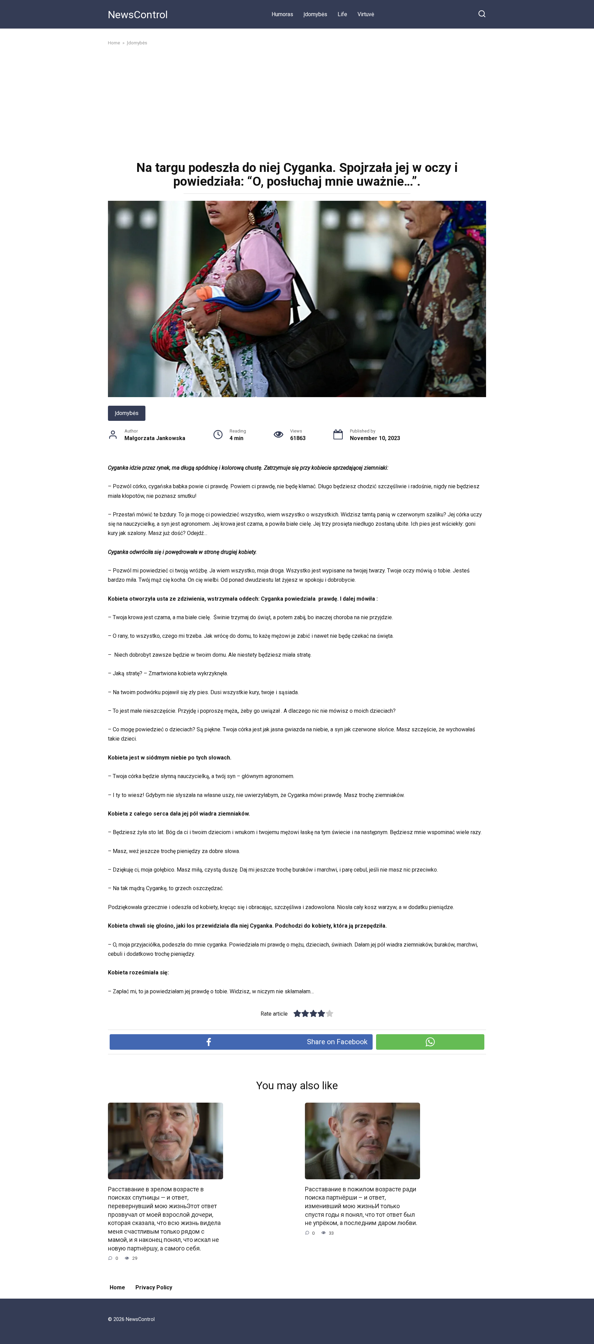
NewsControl (138, 15)
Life (342, 14)
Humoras (282, 14)
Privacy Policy (153, 1287)
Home (117, 1287)
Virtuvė (366, 14)
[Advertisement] (297, 102)
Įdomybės (315, 14)
